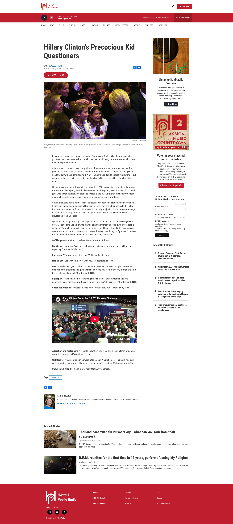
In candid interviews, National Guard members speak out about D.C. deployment (172, 280)
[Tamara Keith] (49, 401)
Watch (95, 25)
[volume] (52, 17)
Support (160, 498)
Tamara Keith (56, 66)
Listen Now (171, 104)
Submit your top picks (171, 185)
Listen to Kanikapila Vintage (171, 81)
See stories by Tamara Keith (71, 403)
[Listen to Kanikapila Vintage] (171, 56)
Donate (185, 6)
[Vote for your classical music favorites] (171, 132)
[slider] (55, 17)
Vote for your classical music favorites (171, 157)
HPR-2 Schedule (99, 503)
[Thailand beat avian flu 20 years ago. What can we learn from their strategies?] (60, 439)
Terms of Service (131, 498)
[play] (44, 17)
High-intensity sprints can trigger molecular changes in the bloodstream (172, 308)
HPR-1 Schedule (99, 498)
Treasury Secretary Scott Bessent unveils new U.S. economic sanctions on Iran (172, 256)
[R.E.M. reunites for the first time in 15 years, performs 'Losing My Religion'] (60, 465)
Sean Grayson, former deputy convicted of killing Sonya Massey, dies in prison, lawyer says (173, 294)
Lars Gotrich (83, 462)
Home (44, 25)
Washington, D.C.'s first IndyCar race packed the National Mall (173, 268)
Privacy (128, 503)
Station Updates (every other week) (171, 217)
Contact (128, 493)
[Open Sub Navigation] (56, 25)
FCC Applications (163, 503)
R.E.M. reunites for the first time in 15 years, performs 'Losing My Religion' (133, 458)
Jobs (159, 493)
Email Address (161, 207)
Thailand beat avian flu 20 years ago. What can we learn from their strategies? (127, 434)
